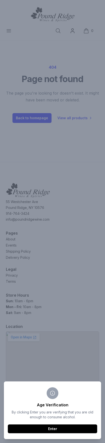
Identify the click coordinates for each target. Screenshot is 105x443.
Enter (52, 429)
